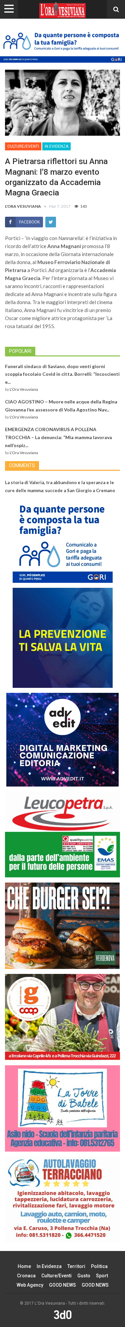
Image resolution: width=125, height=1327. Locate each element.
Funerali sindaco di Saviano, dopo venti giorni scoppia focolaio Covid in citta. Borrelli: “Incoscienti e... (62, 374)
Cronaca (26, 1275)
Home (24, 1266)
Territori (76, 1266)
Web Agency (30, 1285)
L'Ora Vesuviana (24, 389)
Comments (22, 465)
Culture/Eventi (23, 146)
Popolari (20, 351)
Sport (102, 1275)
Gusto (83, 1275)
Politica (99, 1266)
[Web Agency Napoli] (63, 1314)
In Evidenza (56, 146)
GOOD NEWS (62, 1285)
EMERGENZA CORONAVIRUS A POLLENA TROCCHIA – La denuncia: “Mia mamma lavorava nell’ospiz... (58, 437)
